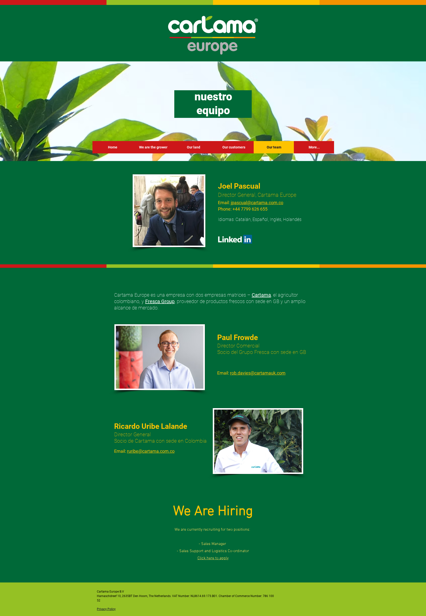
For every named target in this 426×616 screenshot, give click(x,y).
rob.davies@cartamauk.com (257, 373)
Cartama (261, 295)
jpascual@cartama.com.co (257, 202)
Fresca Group (160, 301)
